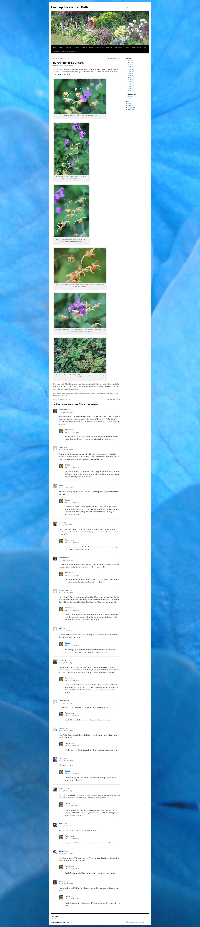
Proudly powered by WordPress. (136, 922)
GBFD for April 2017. (113, 58)
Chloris (61, 728)
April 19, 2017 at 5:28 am (66, 592)
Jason (61, 823)
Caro (61, 660)
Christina (62, 700)
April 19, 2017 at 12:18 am (66, 560)
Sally (60, 627)
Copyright (84, 47)
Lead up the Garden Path (69, 7)
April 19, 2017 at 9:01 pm (72, 773)
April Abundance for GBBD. (61, 58)
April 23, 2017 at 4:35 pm (72, 868)
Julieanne (62, 851)
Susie (61, 485)
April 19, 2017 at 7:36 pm (66, 730)
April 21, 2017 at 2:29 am (66, 826)
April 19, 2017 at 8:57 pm (72, 680)
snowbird (62, 788)
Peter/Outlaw (63, 409)
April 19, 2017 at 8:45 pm (72, 502)
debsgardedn (63, 590)
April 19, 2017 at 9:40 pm (66, 791)
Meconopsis (118, 47)
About (60, 47)
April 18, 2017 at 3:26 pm (66, 412)
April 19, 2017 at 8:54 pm (72, 645)
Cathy (61, 522)
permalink (64, 395)
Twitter (129, 98)
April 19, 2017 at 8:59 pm (72, 715)
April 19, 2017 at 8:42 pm (72, 467)
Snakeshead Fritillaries (139, 47)
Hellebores (109, 47)
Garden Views (100, 47)
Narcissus (127, 47)
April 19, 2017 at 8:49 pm (72, 575)
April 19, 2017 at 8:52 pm (72, 610)
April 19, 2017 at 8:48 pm (72, 542)
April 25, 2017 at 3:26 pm (66, 883)
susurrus (62, 881)
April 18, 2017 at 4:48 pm (66, 449)
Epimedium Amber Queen (91, 393)
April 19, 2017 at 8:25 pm (66, 761)
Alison (61, 447)
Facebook (130, 96)
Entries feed (131, 105)
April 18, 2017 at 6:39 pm (66, 487)
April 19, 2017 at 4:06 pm (66, 703)
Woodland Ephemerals (69, 51)
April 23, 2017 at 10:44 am (66, 853)
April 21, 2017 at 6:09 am (72, 838)
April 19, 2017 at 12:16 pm (66, 630)
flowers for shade (104, 393)
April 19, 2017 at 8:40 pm (72, 432)
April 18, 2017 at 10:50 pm (66, 525)
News (68, 393)
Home (55, 47)
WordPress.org (131, 109)
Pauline (71, 65)
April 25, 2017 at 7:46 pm (72, 898)
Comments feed (131, 107)
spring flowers (114, 393)
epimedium (80, 393)
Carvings (76, 47)
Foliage (91, 47)
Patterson (62, 557)
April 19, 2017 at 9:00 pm (72, 745)
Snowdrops (56, 51)
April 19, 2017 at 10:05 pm (72, 806)
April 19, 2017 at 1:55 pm (66, 663)
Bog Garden (68, 47)
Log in (129, 103)
